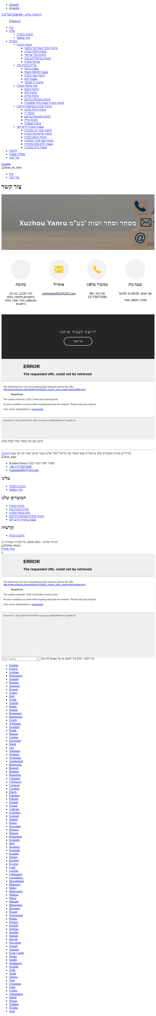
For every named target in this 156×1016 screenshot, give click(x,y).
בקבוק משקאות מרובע (37, 99)
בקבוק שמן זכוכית (34, 75)
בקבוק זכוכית (24, 44)
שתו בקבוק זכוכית (27, 85)
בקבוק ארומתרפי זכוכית (38, 133)
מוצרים (13, 41)
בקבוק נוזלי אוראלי (35, 54)
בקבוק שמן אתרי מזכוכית (38, 140)
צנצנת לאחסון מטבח (36, 72)
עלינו (12, 31)
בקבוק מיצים (31, 89)
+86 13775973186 (20, 466)
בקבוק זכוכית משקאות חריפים (34, 106)
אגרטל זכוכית (32, 61)
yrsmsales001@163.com (24, 470)
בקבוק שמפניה (32, 123)
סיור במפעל (23, 37)
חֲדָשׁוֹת (13, 150)
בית (11, 27)
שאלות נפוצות (17, 154)
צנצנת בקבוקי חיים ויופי (30, 126)
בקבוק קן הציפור (33, 82)
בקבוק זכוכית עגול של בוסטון (40, 48)
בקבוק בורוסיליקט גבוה (37, 58)
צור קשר (14, 157)
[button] (78, 341)
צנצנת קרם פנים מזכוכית (38, 143)
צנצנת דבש (30, 78)
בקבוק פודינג (31, 96)
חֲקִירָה (5, 453)
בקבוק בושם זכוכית (35, 137)
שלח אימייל (8, 548)
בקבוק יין (29, 113)
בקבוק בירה (31, 120)
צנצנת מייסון (31, 68)
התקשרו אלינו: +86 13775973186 (21, 14)
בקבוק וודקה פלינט (35, 109)
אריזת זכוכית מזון (26, 65)
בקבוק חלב (30, 92)
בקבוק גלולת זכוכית (35, 51)
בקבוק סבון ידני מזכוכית (38, 130)
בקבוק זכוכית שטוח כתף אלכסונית (44, 102)
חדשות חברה (16, 535)
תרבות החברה (25, 34)
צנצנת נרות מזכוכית (35, 147)
